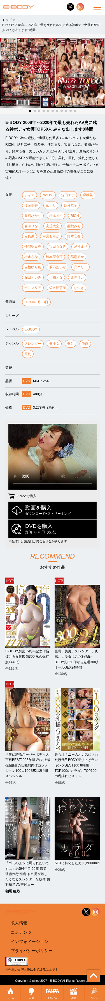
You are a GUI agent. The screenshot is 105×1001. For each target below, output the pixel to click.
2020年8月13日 (36, 302)
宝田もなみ (57, 246)
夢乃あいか (57, 267)
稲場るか (77, 257)
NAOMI (48, 195)
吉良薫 (29, 236)
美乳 (70, 344)
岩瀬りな (31, 226)
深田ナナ (68, 195)
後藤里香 (31, 205)
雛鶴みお (74, 226)
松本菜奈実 (54, 257)
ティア (29, 195)
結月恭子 (70, 205)
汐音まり (80, 246)
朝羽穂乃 (12, 891)
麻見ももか (51, 236)
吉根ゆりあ (32, 267)
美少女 (54, 344)
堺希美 (88, 195)
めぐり (51, 205)
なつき (79, 288)
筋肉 (85, 344)
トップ (6, 19)
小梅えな (56, 277)
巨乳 (27, 354)
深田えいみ (32, 277)
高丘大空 (52, 226)
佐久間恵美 (57, 288)
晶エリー (80, 267)
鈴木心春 (74, 236)
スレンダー (32, 344)
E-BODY (30, 329)
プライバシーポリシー (32, 950)
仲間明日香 (32, 246)
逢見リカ (77, 277)
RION (75, 216)
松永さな (31, 257)
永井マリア (32, 288)
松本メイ (56, 216)
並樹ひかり (32, 216)
